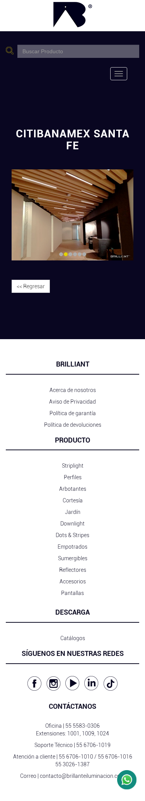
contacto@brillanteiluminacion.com (82, 776)
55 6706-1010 (76, 757)
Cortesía (73, 500)
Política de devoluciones (72, 425)
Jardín (72, 512)
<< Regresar (31, 286)
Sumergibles (72, 558)
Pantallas (72, 593)
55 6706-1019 (93, 745)
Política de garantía (72, 413)
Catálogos (72, 638)
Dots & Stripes (72, 535)
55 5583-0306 (82, 726)
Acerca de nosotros (72, 390)
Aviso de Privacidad (72, 402)
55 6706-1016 (115, 757)
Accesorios (73, 581)
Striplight (73, 466)
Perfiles (73, 477)
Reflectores (72, 570)
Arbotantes (72, 489)
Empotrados (72, 547)
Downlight (72, 523)
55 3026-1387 (72, 764)
